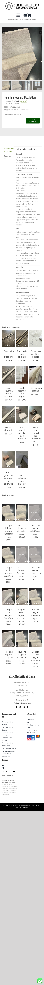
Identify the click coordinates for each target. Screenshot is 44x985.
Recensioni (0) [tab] (8, 157)
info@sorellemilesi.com (22, 703)
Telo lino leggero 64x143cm (22, 570)
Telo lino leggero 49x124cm (35, 528)
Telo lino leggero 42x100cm (22, 655)
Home (10, 19)
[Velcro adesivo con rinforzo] (22, 452)
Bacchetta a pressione (9, 354)
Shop (15, 19)
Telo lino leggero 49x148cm (22, 528)
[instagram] (24, 707)
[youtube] (27, 707)
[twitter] (20, 707)
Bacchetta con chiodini (22, 354)
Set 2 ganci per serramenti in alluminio (9, 478)
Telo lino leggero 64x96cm (8, 655)
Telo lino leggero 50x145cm (35, 612)
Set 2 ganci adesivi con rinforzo (22, 433)
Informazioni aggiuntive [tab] (8, 150)
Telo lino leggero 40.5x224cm (36, 570)
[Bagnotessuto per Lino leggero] (35, 331)
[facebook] (16, 707)
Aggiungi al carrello (33, 120)
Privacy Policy (7, 775)
